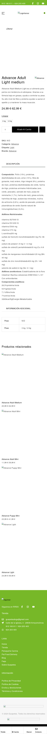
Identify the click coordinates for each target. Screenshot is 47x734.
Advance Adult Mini (10, 459)
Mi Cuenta (15, 732)
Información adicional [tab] (18, 308)
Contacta (38, 732)
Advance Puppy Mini (11, 515)
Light (12, 147)
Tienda (3, 732)
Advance (15, 144)
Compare (42, 130)
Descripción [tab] (13, 163)
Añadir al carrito (24, 129)
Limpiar (5, 116)
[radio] (4, 121)
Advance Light (8, 572)
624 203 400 (20, 3)
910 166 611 (7, 3)
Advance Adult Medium (12, 402)
